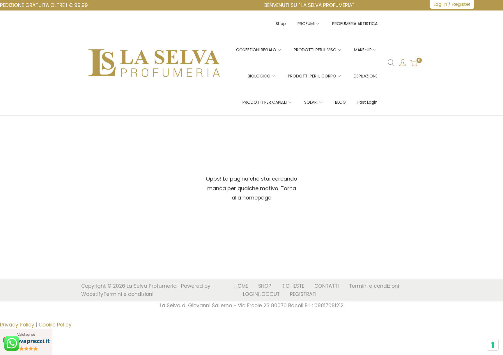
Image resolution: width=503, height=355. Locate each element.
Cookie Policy (55, 324)
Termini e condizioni (128, 294)
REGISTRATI (303, 294)
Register (461, 4)
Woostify (92, 294)
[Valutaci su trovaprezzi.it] (26, 341)
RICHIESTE (292, 285)
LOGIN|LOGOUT (261, 294)
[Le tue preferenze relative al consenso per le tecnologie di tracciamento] (492, 344)
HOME (241, 285)
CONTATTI (326, 285)
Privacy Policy (17, 324)
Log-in (440, 4)
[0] (413, 62)
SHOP (264, 285)
